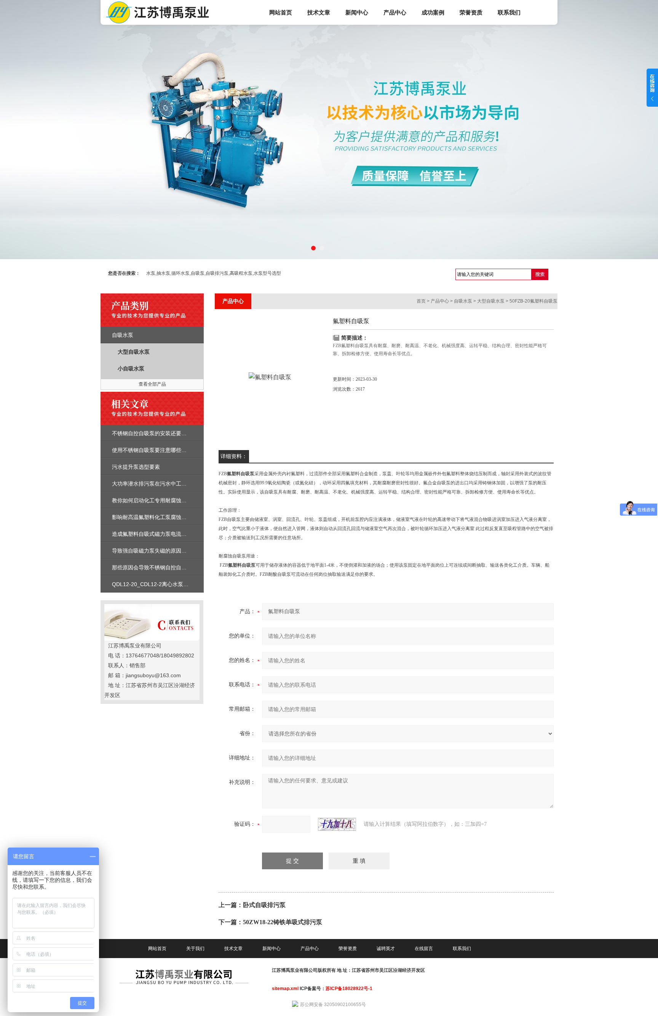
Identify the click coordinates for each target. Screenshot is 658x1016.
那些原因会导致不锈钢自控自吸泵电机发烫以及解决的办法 (181, 567)
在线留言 (424, 948)
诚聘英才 (386, 948)
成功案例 (433, 12)
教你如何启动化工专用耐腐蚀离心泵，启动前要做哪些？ (178, 500)
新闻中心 (356, 12)
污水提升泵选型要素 (136, 467)
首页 (421, 301)
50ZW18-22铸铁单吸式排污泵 (282, 922)
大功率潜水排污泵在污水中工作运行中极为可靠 (168, 484)
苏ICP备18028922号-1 (349, 988)
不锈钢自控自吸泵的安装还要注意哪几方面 (162, 433)
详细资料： (233, 456)
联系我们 (509, 12)
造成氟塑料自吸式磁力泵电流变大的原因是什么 (168, 534)
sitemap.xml (285, 988)
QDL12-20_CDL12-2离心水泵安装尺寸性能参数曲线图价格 (182, 584)
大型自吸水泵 (134, 352)
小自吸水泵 (131, 368)
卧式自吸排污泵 (264, 905)
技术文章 (318, 12)
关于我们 (195, 948)
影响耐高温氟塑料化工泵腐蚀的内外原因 (160, 517)
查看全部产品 (152, 384)
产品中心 (394, 12)
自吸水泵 (122, 335)
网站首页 (280, 12)
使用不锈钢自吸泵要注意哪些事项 (152, 450)
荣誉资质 (471, 12)
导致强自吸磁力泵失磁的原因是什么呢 (157, 551)
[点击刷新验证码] (337, 824)
